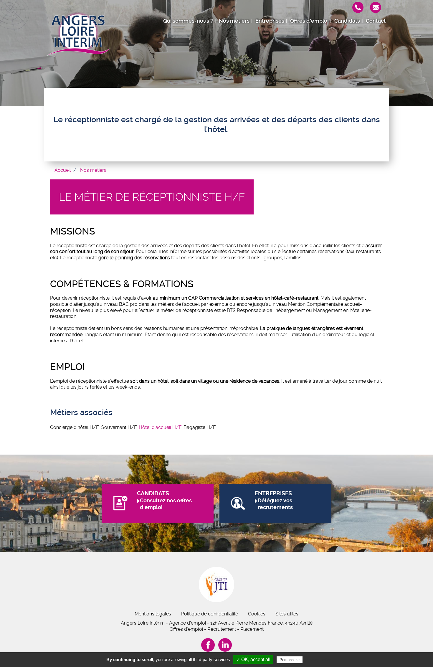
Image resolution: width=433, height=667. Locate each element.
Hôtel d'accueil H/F (160, 427)
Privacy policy (318, 659)
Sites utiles (286, 614)
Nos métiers (234, 21)
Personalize (290, 660)
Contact (376, 21)
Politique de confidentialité (209, 614)
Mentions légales (153, 614)
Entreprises (269, 21)
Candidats (347, 21)
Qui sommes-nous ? (188, 21)
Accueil (62, 170)
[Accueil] (78, 34)
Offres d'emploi (309, 21)
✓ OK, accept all (253, 659)
